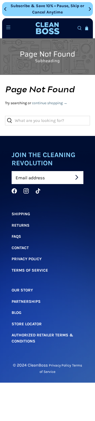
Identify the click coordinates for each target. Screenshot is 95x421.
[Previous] (5, 9)
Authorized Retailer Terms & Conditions (42, 338)
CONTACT (20, 247)
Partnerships (26, 301)
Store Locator (27, 323)
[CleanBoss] (47, 28)
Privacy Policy (27, 259)
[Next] (89, 9)
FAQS (16, 236)
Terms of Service (30, 270)
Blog (16, 312)
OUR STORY (22, 290)
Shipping (21, 214)
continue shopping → (49, 103)
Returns (21, 225)
